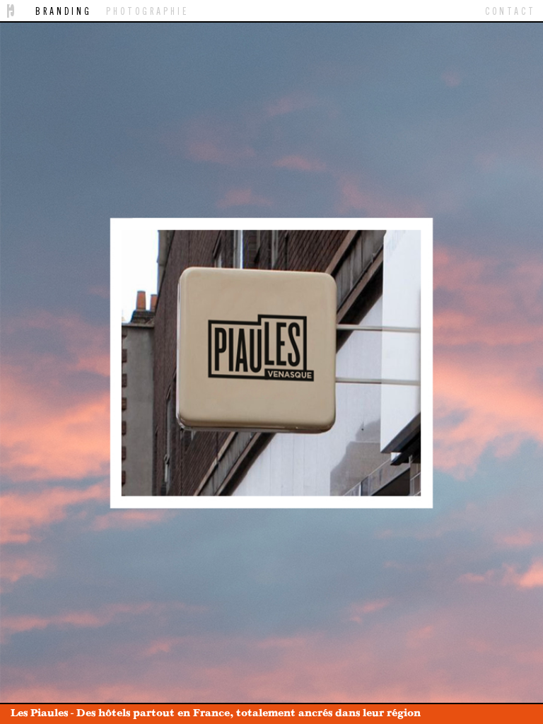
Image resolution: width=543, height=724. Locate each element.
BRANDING (63, 10)
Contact (510, 10)
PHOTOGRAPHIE (147, 10)
